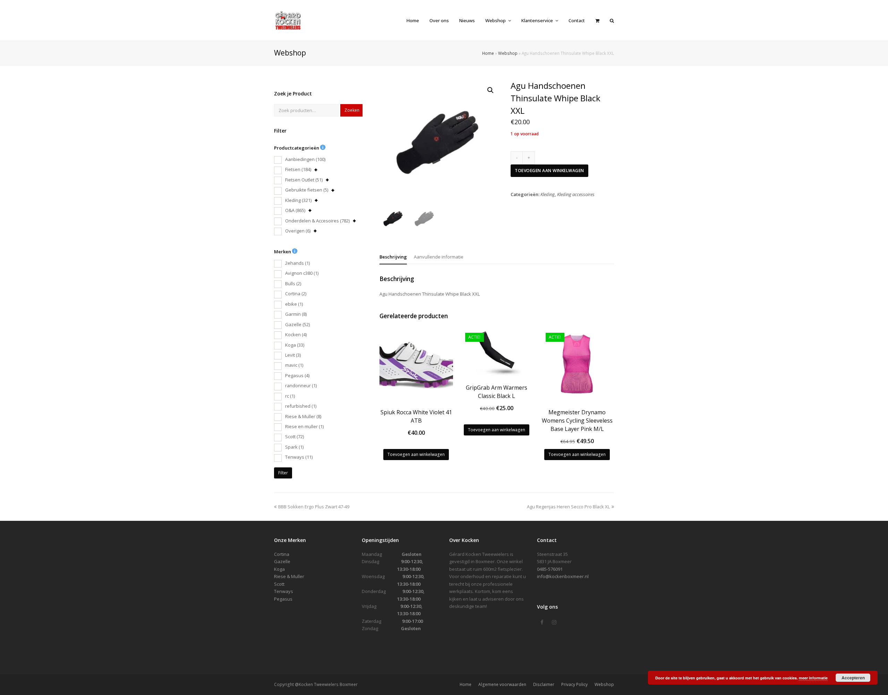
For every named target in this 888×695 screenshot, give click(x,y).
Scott (294, 436)
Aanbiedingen (305, 159)
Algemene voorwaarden (502, 684)
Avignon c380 (301, 273)
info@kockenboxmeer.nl (563, 576)
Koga (294, 345)
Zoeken (351, 110)
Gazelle (297, 324)
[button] (490, 90)
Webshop (508, 53)
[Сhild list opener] (316, 170)
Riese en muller (304, 426)
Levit (293, 355)
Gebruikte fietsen (306, 190)
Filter (283, 473)
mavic (294, 365)
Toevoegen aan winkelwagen (549, 170)
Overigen (297, 231)
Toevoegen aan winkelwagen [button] (416, 454)
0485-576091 (550, 569)
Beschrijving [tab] (393, 257)
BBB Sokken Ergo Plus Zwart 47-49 (313, 506)
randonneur (301, 385)
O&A (295, 210)
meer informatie (813, 677)
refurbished (300, 406)
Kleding (298, 200)
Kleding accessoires (576, 194)
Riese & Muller (303, 416)
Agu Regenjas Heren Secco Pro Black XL (568, 506)
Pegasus (297, 375)
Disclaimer (543, 684)
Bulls (293, 283)
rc (290, 396)
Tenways (299, 457)
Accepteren (853, 678)
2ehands (297, 263)
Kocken (296, 334)
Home (488, 53)
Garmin (296, 314)
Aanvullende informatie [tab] (438, 257)
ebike (294, 304)
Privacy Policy (574, 684)
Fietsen (298, 169)
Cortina (295, 293)
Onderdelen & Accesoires (317, 221)
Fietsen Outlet (304, 180)
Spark (294, 447)
